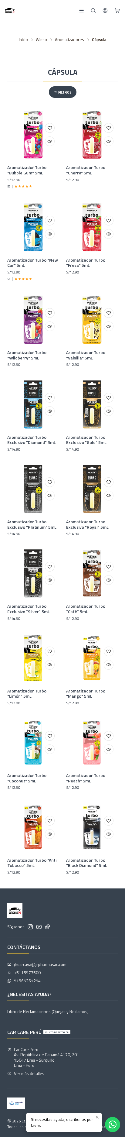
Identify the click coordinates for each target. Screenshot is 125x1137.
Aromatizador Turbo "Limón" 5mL (26, 693)
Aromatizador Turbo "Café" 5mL (85, 608)
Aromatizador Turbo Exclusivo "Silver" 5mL (28, 608)
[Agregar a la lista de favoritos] (50, 128)
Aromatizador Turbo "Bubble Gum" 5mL (26, 170)
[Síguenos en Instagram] (30, 927)
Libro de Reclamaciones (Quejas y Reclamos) (48, 1011)
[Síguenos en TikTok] (48, 927)
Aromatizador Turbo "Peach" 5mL (85, 778)
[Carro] (117, 10)
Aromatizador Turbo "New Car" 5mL (32, 262)
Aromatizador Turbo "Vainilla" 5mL (85, 355)
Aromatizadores (69, 40)
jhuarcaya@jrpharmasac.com (40, 964)
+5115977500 (27, 972)
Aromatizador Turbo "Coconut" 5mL (26, 778)
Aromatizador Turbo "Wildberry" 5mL (26, 355)
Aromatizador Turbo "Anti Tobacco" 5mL (31, 862)
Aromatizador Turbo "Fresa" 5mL (85, 262)
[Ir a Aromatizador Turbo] (33, 134)
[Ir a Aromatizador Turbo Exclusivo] (33, 404)
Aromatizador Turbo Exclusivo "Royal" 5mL (87, 524)
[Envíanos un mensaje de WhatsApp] (112, 1124)
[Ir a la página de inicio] (10, 11)
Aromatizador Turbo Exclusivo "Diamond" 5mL (31, 439)
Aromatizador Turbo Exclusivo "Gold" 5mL (86, 439)
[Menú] (81, 10)
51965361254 (27, 980)
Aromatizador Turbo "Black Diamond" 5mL (86, 862)
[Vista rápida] (50, 141)
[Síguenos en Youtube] (39, 927)
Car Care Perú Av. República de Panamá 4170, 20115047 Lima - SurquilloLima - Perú (46, 1057)
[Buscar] (93, 10)
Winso (41, 40)
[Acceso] (105, 10)
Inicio (23, 40)
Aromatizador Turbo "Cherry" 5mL (85, 170)
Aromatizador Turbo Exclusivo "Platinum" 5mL (31, 524)
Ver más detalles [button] (29, 1073)
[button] (62, 92)
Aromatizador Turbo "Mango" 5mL (85, 693)
